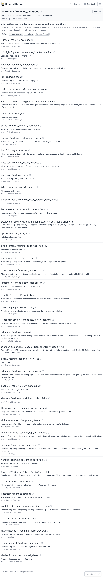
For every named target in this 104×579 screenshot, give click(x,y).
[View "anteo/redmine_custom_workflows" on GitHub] (41, 126)
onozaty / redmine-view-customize (20, 386)
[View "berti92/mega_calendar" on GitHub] (29, 150)
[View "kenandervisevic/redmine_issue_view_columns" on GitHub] (53, 320)
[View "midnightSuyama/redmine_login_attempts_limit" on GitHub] (54, 52)
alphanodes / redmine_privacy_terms (20, 420)
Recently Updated (42, 34)
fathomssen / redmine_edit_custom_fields (23, 209)
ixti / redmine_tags (11, 77)
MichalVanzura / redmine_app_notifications (24, 432)
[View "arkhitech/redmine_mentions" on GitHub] (41, 12)
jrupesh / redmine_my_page (15, 40)
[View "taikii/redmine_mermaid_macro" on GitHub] (37, 187)
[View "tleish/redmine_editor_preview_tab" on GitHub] (41, 359)
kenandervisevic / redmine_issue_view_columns (26, 319)
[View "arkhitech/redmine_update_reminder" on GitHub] (43, 371)
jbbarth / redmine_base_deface (17, 518)
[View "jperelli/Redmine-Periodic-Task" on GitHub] (36, 295)
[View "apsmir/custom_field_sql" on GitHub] (30, 234)
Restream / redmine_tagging (16, 493)
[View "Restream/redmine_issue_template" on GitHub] (41, 163)
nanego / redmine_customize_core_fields (23, 459)
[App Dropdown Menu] (100, 4)
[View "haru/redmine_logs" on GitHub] (24, 113)
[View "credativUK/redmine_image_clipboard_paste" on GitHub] (51, 506)
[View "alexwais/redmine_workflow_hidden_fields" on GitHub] (49, 398)
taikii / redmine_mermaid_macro (18, 187)
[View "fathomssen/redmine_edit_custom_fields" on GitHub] (47, 209)
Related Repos (14, 4)
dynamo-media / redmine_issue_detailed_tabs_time (28, 199)
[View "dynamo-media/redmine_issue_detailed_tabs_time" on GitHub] (57, 200)
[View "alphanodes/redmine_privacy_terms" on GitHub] (42, 420)
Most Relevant (16, 34)
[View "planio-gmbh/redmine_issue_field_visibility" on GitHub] (49, 246)
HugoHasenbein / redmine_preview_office (23, 408)
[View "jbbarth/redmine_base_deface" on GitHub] (36, 518)
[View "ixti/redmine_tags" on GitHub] (22, 77)
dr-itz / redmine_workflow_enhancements (23, 89)
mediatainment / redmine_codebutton (21, 270)
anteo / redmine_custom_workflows (20, 125)
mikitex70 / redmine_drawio (16, 481)
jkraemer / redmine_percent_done (19, 445)
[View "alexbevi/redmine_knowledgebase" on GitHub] (40, 555)
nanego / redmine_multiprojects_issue (21, 138)
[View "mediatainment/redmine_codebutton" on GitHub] (43, 270)
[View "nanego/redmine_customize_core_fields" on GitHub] (46, 460)
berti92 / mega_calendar (14, 150)
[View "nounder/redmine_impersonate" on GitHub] (37, 65)
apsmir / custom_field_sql (14, 233)
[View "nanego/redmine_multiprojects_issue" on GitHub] (43, 138)
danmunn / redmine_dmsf (14, 175)
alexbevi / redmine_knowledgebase (19, 555)
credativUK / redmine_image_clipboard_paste (25, 506)
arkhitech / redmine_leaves (15, 332)
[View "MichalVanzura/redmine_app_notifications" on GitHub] (49, 433)
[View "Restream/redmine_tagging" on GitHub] (33, 494)
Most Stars (29, 34)
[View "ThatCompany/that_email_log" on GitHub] (35, 307)
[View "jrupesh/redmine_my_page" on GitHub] (32, 40)
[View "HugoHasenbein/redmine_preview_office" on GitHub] (47, 408)
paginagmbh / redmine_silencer (17, 258)
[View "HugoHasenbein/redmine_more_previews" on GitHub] (48, 531)
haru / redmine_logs (11, 113)
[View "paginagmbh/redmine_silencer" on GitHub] (36, 258)
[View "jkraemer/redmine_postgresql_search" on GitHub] (44, 283)
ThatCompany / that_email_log (17, 307)
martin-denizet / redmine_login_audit (20, 543)
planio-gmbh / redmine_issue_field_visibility (24, 245)
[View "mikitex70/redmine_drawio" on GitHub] (32, 481)
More (95, 11)
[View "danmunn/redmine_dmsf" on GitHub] (30, 175)
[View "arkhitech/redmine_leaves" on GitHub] (31, 332)
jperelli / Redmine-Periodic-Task (18, 295)
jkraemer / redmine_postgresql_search (21, 282)
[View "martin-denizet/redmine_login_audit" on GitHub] (42, 543)
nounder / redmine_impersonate (18, 64)
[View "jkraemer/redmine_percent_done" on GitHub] (39, 445)
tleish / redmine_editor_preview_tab (20, 358)
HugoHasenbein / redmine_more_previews (23, 530)
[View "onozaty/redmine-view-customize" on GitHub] (40, 386)
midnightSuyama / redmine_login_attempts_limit (26, 52)
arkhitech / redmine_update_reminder (21, 371)
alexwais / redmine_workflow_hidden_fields (24, 398)
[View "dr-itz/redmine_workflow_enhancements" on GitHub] (47, 89)
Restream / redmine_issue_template (20, 162)
